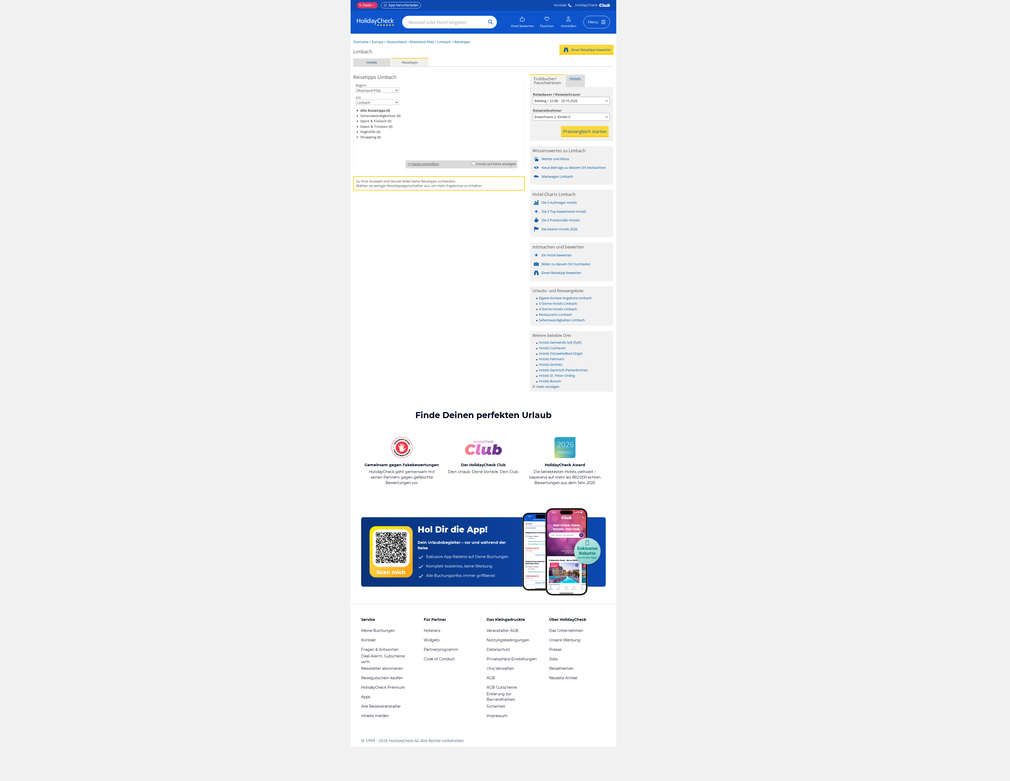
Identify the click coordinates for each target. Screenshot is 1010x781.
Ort (358, 97)
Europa (377, 41)
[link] (522, 22)
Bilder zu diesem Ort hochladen (566, 264)
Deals (365, 5)
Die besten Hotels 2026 (559, 229)
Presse (555, 649)
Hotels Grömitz (551, 364)
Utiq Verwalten (500, 668)
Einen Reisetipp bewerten (591, 49)
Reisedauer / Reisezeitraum (556, 94)
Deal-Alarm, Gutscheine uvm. (383, 659)
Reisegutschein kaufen (382, 678)
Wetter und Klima (555, 158)
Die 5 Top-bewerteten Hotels (564, 211)
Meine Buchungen (378, 630)
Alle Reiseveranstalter (381, 706)
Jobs (553, 659)
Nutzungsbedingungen (508, 640)
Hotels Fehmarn (551, 359)
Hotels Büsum (550, 381)
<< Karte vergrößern (423, 163)
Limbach (444, 41)
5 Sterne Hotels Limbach (558, 303)
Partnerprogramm (441, 649)
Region (361, 85)
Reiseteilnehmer (547, 110)
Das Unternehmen (566, 630)
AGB (491, 678)
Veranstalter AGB (502, 630)
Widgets (432, 640)
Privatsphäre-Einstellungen (512, 659)
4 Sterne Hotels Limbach (558, 309)
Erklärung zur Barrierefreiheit (501, 697)
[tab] (547, 80)
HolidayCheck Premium (383, 687)
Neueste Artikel (563, 678)
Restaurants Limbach (555, 314)
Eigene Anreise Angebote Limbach (565, 298)
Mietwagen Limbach (557, 176)
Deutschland (396, 41)
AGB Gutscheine (502, 687)
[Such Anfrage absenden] (490, 22)
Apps (365, 696)
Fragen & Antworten (379, 649)
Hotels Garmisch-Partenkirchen (563, 370)
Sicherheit (496, 706)
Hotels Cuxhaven (552, 348)
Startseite (361, 41)
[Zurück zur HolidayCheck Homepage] (375, 22)
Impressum (497, 715)
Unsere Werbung (564, 640)
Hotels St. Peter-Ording (557, 375)
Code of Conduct (439, 659)
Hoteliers (432, 630)
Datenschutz (498, 649)
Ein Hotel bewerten (557, 255)
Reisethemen (561, 668)
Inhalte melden (375, 715)
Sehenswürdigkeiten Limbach (562, 320)
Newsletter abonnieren (382, 668)
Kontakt (560, 5)
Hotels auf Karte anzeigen (496, 163)
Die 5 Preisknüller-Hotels (561, 220)
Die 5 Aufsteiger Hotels (559, 202)
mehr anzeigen (547, 386)
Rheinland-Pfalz (422, 41)
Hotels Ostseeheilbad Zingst (561, 353)
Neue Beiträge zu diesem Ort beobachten (574, 167)
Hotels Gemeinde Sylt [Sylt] (560, 342)
